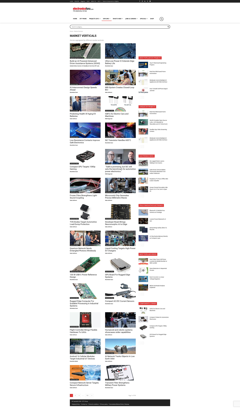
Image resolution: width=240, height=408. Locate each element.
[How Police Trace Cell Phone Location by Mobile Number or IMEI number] (143, 261)
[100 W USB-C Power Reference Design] (85, 264)
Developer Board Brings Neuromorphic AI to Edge (116, 223)
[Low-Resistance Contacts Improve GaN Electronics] (85, 130)
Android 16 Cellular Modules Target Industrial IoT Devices (82, 357)
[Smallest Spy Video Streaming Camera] (143, 131)
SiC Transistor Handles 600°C (118, 140)
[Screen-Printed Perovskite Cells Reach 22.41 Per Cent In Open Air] (143, 189)
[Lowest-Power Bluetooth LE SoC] (143, 221)
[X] (147, 1)
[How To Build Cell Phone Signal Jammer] (143, 91)
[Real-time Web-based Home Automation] (143, 73)
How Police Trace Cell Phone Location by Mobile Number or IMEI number (158, 261)
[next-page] (91, 395)
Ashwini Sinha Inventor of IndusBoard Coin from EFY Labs (84, 66)
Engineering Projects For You (76, 57)
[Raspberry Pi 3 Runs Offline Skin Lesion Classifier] (143, 181)
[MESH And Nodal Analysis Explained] (143, 287)
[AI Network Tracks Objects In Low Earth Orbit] (120, 346)
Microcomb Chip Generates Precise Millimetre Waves (117, 196)
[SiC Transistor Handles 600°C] (120, 130)
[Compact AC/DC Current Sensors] (120, 291)
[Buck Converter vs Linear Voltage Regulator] (143, 279)
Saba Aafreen (108, 92)
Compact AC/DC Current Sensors (119, 301)
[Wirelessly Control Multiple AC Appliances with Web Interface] (143, 82)
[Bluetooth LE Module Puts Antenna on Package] (143, 212)
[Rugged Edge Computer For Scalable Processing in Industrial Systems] (85, 291)
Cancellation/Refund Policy (116, 404)
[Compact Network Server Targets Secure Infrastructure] (85, 372)
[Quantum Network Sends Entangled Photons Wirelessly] (85, 238)
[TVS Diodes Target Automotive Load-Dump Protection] (85, 212)
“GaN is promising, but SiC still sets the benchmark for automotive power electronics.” (120, 169)
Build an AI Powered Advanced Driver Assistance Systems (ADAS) (85, 62)
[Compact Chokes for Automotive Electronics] (143, 319)
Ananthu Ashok (74, 361)
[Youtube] (150, 1)
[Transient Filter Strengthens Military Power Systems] (120, 372)
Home (71, 31)
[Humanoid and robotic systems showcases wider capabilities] (120, 320)
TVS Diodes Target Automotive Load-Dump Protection (83, 223)
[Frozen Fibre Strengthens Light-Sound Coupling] (85, 185)
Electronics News (109, 57)
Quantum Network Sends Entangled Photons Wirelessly (83, 249)
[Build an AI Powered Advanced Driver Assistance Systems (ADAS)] (85, 51)
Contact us (84, 404)
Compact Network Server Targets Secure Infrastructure (84, 384)
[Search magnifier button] (161, 19)
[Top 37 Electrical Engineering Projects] (143, 65)
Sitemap (127, 404)
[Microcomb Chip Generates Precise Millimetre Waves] (120, 185)
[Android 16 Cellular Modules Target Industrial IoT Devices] (85, 346)
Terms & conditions (94, 404)
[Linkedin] (145, 1)
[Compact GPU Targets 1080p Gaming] (85, 156)
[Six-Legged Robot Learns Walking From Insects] (143, 163)
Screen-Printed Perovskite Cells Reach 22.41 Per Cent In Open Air (159, 189)
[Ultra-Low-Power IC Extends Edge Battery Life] (120, 51)
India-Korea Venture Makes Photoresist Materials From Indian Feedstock (157, 171)
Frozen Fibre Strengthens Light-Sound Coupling (83, 196)
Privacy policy (104, 404)
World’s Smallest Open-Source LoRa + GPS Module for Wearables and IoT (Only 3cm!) (158, 122)
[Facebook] (140, 1)
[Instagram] (142, 1)
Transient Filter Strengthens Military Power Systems (117, 384)
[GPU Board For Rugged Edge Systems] (120, 264)
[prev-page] (140, 97)
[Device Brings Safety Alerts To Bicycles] (143, 229)
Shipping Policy (76, 404)
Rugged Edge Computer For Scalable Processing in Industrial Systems (84, 303)
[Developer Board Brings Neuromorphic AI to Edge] (120, 212)
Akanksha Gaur (109, 66)
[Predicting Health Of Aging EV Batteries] (85, 104)
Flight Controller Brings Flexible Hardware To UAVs (83, 331)
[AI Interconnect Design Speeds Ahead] (85, 77)
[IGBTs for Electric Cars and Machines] (120, 104)
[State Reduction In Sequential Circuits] (143, 270)
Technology (108, 163)
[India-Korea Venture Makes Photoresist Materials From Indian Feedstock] (143, 172)
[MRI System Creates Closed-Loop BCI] (120, 77)
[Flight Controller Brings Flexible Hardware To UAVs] (85, 320)
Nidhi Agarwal (108, 118)
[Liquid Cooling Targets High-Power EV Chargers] (120, 238)
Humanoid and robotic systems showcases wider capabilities (118, 331)
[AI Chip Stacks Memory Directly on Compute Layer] (143, 238)
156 (87, 395)
